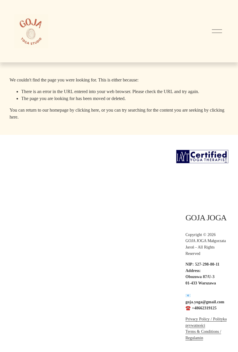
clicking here (87, 110)
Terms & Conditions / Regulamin (203, 334)
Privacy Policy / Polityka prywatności (206, 322)
